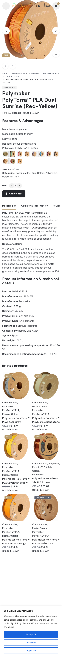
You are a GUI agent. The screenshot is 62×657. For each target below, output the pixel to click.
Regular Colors (10, 414)
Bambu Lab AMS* (28, 330)
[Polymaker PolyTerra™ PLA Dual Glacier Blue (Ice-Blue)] (41, 154)
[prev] (5, 66)
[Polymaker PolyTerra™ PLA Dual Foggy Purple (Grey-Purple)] (34, 154)
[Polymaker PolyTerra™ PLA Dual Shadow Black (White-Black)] (56, 154)
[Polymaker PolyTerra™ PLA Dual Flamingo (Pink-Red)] (19, 154)
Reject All (31, 650)
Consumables (23, 173)
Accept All (31, 634)
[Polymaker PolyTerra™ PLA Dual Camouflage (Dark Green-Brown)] (5, 154)
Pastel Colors (39, 528)
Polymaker (51, 173)
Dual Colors (38, 173)
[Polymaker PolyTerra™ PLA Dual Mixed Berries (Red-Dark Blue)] (48, 154)
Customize (31, 642)
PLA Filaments (26, 320)
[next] (13, 66)
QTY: (4, 185)
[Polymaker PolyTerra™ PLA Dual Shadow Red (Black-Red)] (12, 161)
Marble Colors (40, 406)
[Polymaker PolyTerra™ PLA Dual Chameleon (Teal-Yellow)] (12, 154)
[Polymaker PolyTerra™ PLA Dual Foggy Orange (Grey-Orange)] (27, 154)
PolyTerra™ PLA (10, 176)
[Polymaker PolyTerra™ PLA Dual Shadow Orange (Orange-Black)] (5, 161)
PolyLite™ (53, 463)
